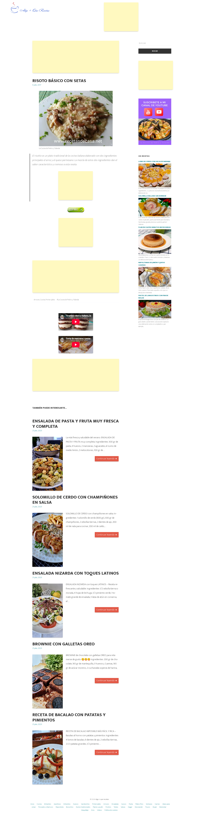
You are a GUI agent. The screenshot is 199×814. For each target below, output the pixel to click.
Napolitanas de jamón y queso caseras (151, 263)
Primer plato (50, 299)
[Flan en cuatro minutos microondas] (154, 241)
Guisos (123, 804)
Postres (108, 807)
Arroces (37, 299)
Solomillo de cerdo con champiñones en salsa (75, 499)
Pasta (131, 804)
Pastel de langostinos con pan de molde (153, 296)
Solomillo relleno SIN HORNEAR (152, 196)
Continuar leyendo (105, 459)
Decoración (139, 807)
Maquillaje (84, 810)
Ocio (92, 810)
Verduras (149, 804)
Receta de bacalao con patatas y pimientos (69, 717)
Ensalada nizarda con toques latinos (75, 573)
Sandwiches (85, 804)
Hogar (130, 807)
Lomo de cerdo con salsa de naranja (154, 161)
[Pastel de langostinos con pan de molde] (154, 309)
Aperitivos (57, 804)
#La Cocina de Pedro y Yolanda (68, 299)
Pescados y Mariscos (45, 807)
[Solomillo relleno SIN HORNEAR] (154, 207)
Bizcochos (69, 807)
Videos (99, 810)
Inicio (32, 804)
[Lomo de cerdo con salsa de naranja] (154, 175)
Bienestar (162, 807)
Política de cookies (111, 810)
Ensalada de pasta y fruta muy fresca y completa (75, 423)
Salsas (123, 807)
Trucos (147, 807)
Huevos (75, 804)
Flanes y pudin (98, 807)
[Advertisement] (121, 16)
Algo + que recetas (102, 799)
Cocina (42, 299)
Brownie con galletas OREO (63, 644)
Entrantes (47, 804)
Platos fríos (139, 804)
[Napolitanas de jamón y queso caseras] (154, 276)
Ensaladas (115, 804)
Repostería (59, 807)
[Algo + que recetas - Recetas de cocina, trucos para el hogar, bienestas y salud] (30, 8)
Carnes (157, 804)
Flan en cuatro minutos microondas (154, 227)
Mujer (155, 807)
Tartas (116, 807)
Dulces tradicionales (83, 807)
